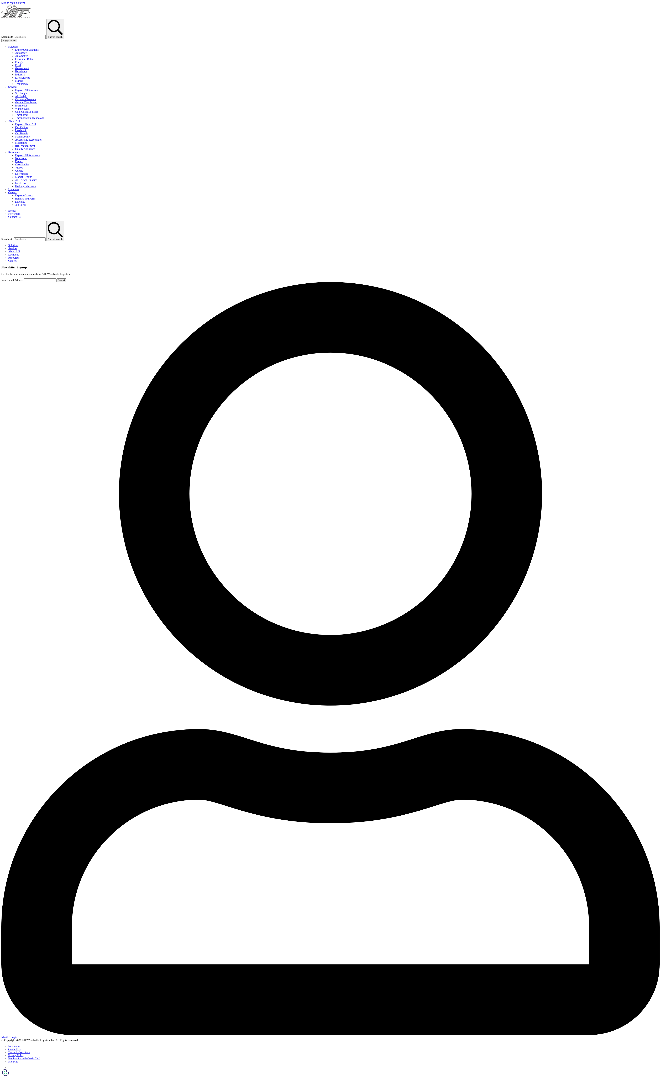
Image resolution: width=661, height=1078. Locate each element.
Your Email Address (12, 280)
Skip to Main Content (13, 2)
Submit (61, 280)
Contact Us (14, 216)
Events (12, 210)
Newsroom (14, 213)
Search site (7, 36)
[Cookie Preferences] (5, 1072)
